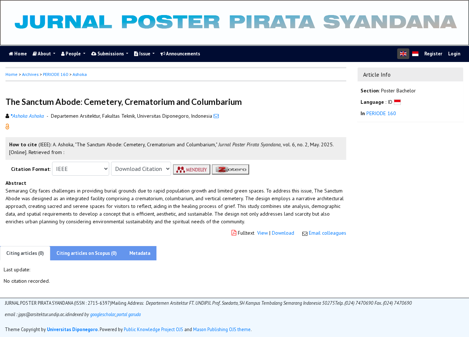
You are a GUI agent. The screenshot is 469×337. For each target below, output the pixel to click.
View (262, 233)
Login (454, 54)
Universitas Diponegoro (72, 330)
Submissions (110, 54)
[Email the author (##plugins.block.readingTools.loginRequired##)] (216, 116)
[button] (7, 126)
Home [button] (11, 74)
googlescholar (102, 315)
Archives (30, 74)
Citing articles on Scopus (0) (86, 253)
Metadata (139, 253)
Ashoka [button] (80, 74)
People (73, 54)
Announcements (182, 54)
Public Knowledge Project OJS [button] (153, 330)
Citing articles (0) (25, 253)
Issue (144, 54)
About (44, 54)
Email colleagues (327, 233)
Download (283, 233)
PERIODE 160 (55, 74)
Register (433, 54)
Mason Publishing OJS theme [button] (222, 330)
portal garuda (129, 315)
